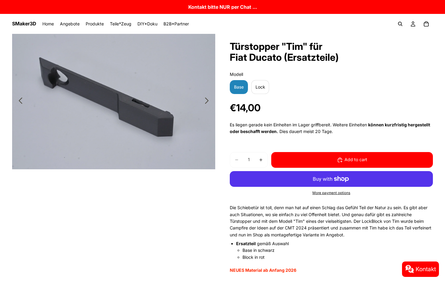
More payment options (331, 193)
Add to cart (355, 159)
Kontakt (426, 269)
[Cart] (426, 24)
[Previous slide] (19, 101)
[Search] (400, 24)
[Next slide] (208, 101)
